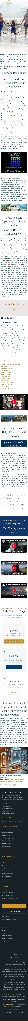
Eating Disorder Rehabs (8, 388)
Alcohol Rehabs (6, 376)
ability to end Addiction (16, 245)
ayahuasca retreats (16, 986)
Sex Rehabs (4, 386)
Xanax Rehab (5, 370)
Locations (4, 930)
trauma (4, 996)
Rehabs (16, 116)
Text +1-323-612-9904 (7, 892)
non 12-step (8, 262)
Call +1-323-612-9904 (7, 895)
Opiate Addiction (6, 876)
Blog (3, 941)
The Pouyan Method (7, 830)
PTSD (3, 865)
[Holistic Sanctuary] (9, 2)
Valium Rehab (5, 374)
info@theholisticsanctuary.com (10, 898)
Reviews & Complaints (8, 938)
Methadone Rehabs (7, 368)
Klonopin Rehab (6, 372)
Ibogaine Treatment (7, 832)
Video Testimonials (7, 935)
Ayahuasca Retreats (7, 835)
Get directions (6, 817)
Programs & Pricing (7, 933)
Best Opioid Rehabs (7, 382)
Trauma (4, 868)
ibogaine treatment (7, 986)
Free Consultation (14, 911)
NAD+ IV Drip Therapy (7, 841)
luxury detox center (13, 780)
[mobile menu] (26, 2)
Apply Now (14, 906)
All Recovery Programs (8, 882)
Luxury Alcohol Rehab (7, 873)
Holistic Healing (6, 846)
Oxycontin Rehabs (6, 384)
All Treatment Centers (8, 851)
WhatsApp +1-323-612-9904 (9, 890)
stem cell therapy (14, 987)
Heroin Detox (5, 879)
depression (18, 994)
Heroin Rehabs (5, 380)
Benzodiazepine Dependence (10, 871)
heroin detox (19, 782)
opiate (24, 996)
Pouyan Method (21, 991)
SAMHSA (24, 785)
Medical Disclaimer (18, 821)
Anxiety (4, 862)
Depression (5, 860)
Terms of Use (10, 821)
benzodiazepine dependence (13, 996)
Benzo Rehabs (5, 378)
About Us (4, 927)
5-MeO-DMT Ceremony (8, 838)
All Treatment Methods (8, 849)
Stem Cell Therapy (7, 843)
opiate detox (10, 782)
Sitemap (4, 821)
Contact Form (6, 901)
